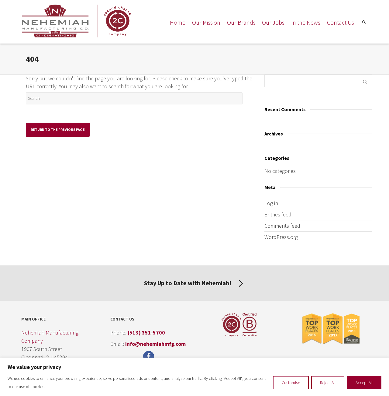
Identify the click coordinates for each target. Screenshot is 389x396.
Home (177, 22)
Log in (271, 203)
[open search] (363, 23)
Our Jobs (273, 22)
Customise (291, 382)
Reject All (328, 382)
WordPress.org (281, 236)
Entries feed (277, 214)
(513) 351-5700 (146, 332)
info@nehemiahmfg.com (155, 343)
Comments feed (282, 225)
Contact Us (340, 22)
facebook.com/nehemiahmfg (150, 356)
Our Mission (206, 22)
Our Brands (241, 22)
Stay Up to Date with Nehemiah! (188, 283)
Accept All (364, 382)
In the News (305, 22)
